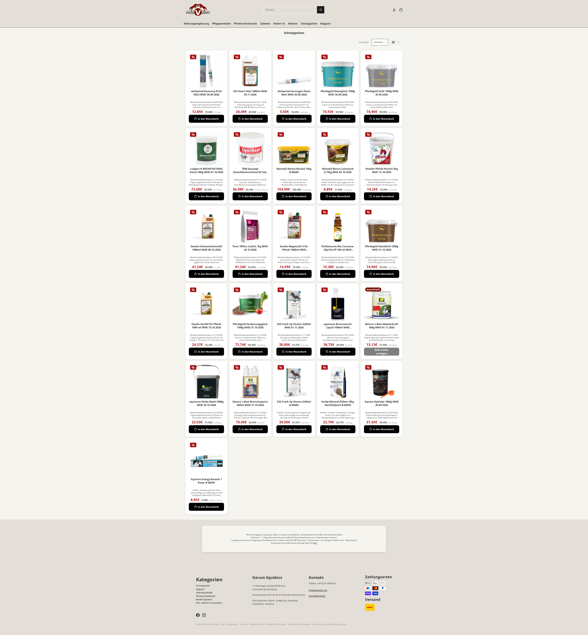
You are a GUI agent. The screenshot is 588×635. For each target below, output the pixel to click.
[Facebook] (198, 615)
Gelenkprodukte (204, 592)
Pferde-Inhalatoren (205, 596)
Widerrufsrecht (258, 624)
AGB (223, 624)
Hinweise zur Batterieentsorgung (329, 624)
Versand (244, 624)
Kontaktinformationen (299, 624)
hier (315, 543)
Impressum (232, 624)
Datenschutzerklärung (207, 624)
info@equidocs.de (318, 590)
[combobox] (287, 9)
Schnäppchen (203, 585)
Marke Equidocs (204, 599)
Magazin (200, 589)
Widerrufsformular (277, 624)
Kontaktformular (317, 595)
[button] (380, 42)
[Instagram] (204, 615)
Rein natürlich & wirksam (209, 602)
